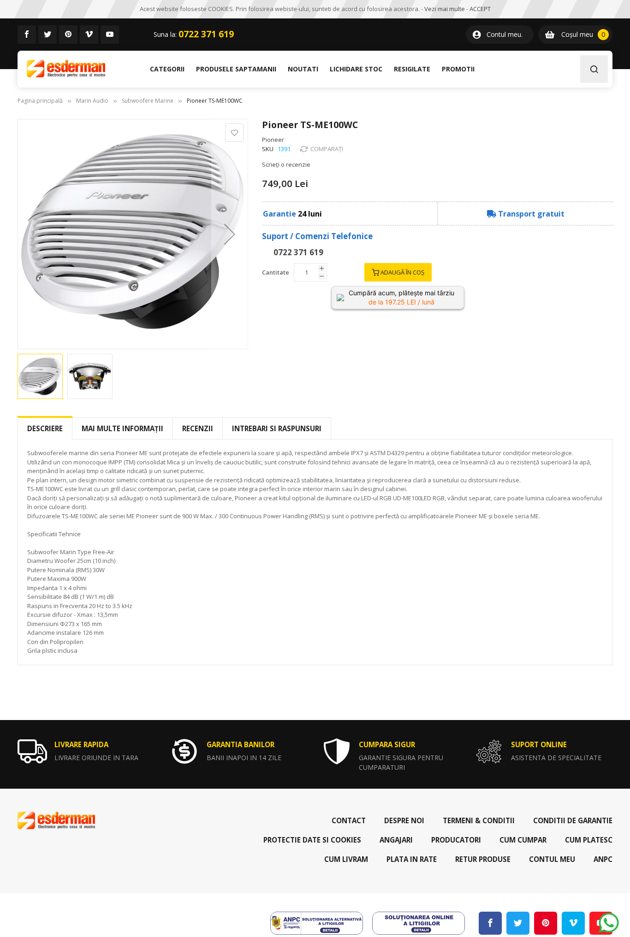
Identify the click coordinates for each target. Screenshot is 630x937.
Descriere (45, 428)
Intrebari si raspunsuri (276, 428)
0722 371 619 (206, 34)
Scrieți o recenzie (286, 164)
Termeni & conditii (479, 820)
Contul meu (552, 859)
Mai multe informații (122, 428)
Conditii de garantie (572, 820)
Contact (349, 820)
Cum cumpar (523, 839)
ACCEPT (480, 9)
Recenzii (197, 428)
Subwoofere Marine (147, 101)
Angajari (396, 839)
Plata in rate (411, 859)
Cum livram (346, 859)
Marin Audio (92, 101)
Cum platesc (588, 839)
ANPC (603, 859)
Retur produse (483, 859)
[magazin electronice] (66, 69)
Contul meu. (505, 34)
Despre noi (404, 820)
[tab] (45, 428)
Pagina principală (40, 101)
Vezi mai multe (444, 9)
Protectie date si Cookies (312, 839)
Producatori (456, 839)
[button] (229, 234)
